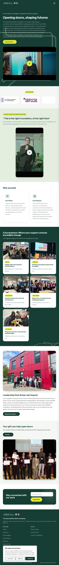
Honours (5, 541)
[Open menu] (54, 3)
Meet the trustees (10, 414)
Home (5, 529)
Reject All (20, 558)
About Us (5, 532)
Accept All (30, 558)
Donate (7, 434)
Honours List (6, 544)
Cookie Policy (35, 532)
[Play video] (29, 63)
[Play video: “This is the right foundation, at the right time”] (29, 152)
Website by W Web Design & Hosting (48, 562)
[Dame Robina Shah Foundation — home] (10, 3)
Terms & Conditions (36, 535)
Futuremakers (7, 535)
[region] (20, 554)
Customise (10, 558)
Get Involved (9, 42)
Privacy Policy (35, 529)
